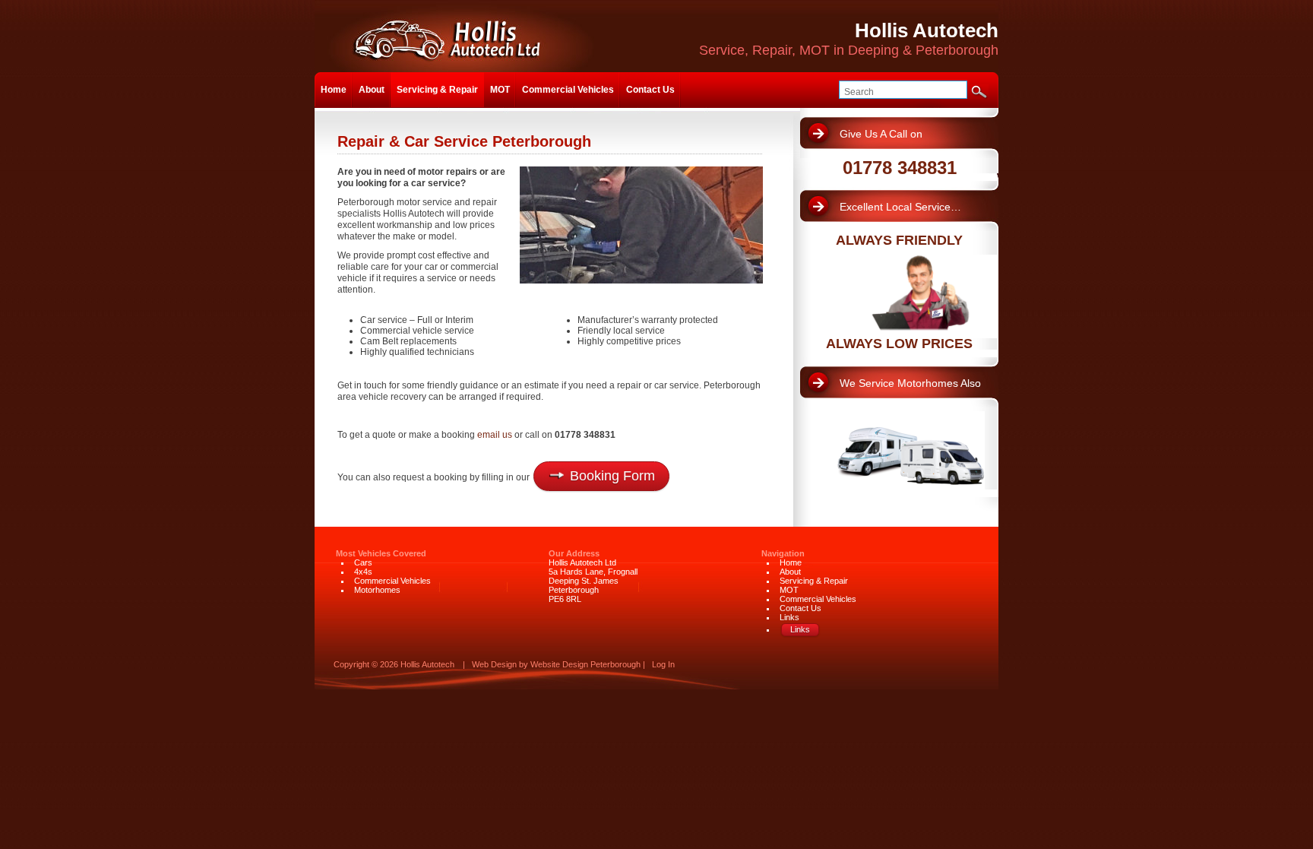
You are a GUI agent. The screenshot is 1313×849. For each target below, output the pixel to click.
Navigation (783, 553)
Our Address (574, 553)
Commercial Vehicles (568, 89)
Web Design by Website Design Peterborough (556, 664)
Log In (663, 664)
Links (789, 617)
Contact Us (650, 89)
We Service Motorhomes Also (910, 383)
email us (494, 434)
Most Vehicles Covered (381, 553)
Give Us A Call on (881, 134)
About (371, 89)
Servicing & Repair (437, 89)
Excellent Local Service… (900, 207)
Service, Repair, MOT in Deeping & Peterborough (848, 38)
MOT (500, 89)
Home (333, 89)
